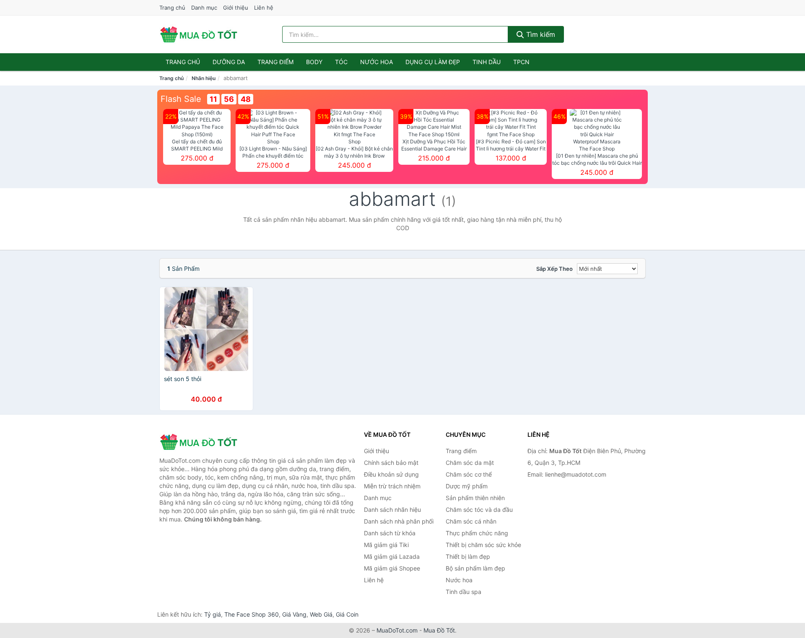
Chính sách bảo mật (391, 462)
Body (314, 61)
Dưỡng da (229, 61)
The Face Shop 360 (251, 614)
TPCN (521, 61)
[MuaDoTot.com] (198, 34)
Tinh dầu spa (463, 591)
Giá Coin (347, 614)
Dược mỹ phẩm (467, 486)
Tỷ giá (212, 614)
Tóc (341, 61)
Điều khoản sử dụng (391, 474)
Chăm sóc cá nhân (471, 521)
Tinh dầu (487, 61)
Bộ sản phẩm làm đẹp (475, 568)
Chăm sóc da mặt (470, 462)
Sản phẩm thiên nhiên (475, 497)
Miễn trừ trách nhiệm (392, 486)
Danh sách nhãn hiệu (392, 509)
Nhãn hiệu (204, 78)
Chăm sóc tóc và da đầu (479, 509)
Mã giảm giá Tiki (386, 544)
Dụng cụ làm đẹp (432, 61)
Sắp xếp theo (554, 268)
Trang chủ (172, 7)
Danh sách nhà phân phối (399, 521)
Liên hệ (263, 7)
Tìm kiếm (539, 34)
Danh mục (204, 7)
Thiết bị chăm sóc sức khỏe (483, 544)
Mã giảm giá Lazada (392, 556)
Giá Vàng (294, 614)
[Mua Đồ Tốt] (201, 441)
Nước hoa (376, 61)
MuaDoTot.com (397, 630)
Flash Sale (181, 99)
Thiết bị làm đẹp (468, 556)
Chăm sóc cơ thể (469, 474)
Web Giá (321, 614)
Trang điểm (275, 61)
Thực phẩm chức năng (477, 533)
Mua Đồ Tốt (439, 630)
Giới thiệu (235, 7)
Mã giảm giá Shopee (392, 568)
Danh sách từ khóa (389, 533)
